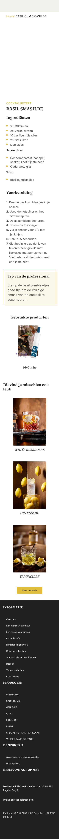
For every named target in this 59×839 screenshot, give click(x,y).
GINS (9, 713)
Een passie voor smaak (18, 632)
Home (10, 16)
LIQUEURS (11, 720)
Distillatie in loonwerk (17, 644)
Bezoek (10, 663)
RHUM (9, 726)
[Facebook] (7, 828)
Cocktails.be (12, 676)
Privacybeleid (13, 763)
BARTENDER (12, 694)
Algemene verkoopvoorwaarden (22, 757)
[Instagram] (16, 828)
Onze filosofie (13, 638)
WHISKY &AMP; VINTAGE (19, 739)
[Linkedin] (26, 828)
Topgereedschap (15, 670)
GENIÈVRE (11, 707)
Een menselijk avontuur (18, 625)
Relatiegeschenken (16, 651)
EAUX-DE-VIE (13, 701)
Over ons (11, 619)
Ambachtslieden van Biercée (21, 657)
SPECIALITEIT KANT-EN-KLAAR (22, 732)
